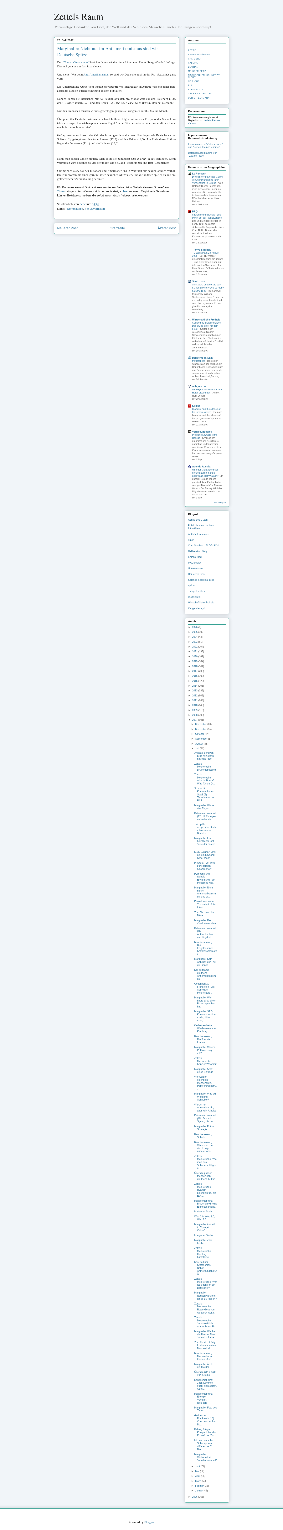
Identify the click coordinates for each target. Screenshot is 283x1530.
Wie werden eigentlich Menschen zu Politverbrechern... (205, 1082)
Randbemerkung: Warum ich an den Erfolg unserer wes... (203, 1147)
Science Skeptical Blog (201, 579)
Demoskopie (75, 208)
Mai (197, 1471)
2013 (195, 690)
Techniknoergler (200, 93)
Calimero (194, 59)
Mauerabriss (199, 361)
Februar (199, 1485)
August (199, 743)
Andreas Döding (199, 54)
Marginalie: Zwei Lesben (203, 1242)
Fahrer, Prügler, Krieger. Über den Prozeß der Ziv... (205, 1432)
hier (125, 191)
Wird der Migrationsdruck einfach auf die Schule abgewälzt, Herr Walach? (205, 472)
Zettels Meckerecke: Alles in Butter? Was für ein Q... (204, 779)
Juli (197, 748)
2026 (195, 627)
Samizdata (198, 281)
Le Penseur (199, 173)
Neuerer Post (67, 228)
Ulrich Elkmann (199, 98)
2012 (195, 695)
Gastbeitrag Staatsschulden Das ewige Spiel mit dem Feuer (206, 325)
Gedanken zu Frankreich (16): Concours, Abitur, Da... (205, 1420)
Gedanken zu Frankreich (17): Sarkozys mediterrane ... (204, 988)
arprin (191, 540)
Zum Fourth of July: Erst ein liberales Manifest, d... (205, 1345)
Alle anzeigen (220, 503)
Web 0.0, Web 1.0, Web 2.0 (204, 1218)
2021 (195, 651)
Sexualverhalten (95, 208)
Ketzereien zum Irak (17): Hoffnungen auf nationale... (205, 816)
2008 (195, 715)
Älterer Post (167, 228)
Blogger (149, 1522)
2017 (195, 671)
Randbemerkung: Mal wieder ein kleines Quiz (203, 1356)
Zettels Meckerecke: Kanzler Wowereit (205, 1061)
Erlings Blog (195, 556)
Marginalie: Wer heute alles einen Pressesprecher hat (205, 1002)
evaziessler (194, 562)
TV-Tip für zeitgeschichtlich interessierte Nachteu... (205, 829)
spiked (191, 585)
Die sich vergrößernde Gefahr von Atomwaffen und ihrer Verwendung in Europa (207, 179)
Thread (61, 191)
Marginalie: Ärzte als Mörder (203, 1366)
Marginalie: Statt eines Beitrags (203, 1071)
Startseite (117, 228)
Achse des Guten (198, 519)
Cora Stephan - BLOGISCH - (204, 545)
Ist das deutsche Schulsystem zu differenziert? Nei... (204, 1445)
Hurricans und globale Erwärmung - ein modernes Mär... (204, 878)
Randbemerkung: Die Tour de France (203, 1039)
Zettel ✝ (194, 50)
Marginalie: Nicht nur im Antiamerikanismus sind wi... (205, 892)
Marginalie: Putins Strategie (204, 1128)
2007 (195, 719)
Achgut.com (199, 386)
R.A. (190, 85)
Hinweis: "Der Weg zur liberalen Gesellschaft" (204, 865)
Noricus (193, 81)
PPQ (195, 211)
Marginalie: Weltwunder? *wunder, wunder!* (205, 1457)
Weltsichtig (194, 597)
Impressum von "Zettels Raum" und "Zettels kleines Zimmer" (205, 145)
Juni (198, 1466)
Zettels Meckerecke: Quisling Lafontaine (203, 1252)
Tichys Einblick (201, 249)
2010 (195, 705)
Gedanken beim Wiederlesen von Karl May (205, 1028)
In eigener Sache (203, 1211)
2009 (195, 710)
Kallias (193, 63)
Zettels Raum (78, 16)
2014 (195, 685)
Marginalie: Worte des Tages (204, 807)
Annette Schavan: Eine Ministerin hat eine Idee (204, 755)
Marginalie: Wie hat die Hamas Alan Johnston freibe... (205, 1334)
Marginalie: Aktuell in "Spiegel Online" (204, 1227)
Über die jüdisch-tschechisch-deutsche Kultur (204, 1176)
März (198, 1481)
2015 (195, 680)
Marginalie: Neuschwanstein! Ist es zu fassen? (205, 1295)
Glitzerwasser (195, 568)
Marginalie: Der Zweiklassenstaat (205, 922)
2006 (195, 1496)
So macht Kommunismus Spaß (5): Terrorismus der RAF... (204, 794)
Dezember (201, 724)
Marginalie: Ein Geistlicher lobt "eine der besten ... (204, 843)
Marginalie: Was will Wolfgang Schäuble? (205, 1096)
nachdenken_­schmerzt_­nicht (204, 76)
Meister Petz (197, 71)
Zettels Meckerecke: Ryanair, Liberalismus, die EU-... (205, 1189)
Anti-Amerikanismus (95, 74)
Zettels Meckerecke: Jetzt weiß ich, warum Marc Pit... (205, 1322)
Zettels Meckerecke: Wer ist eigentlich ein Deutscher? (205, 1283)
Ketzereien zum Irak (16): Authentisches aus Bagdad (205, 933)
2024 (195, 636)
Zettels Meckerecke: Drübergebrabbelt (205, 766)
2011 (195, 700)
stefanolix (195, 89)
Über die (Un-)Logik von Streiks (205, 1373)
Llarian (193, 67)
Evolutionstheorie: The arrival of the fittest (205, 904)
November (201, 729)
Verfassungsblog (202, 431)
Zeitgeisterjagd (196, 608)
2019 (195, 661)
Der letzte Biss (196, 574)
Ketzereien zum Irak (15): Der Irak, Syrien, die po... (205, 1118)
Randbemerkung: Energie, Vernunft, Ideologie (203, 1398)
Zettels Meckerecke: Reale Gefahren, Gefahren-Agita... (205, 1308)
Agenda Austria (201, 466)
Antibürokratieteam (198, 534)
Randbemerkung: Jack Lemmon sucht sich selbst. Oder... (205, 1384)
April (198, 1476)
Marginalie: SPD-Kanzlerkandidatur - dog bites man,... (205, 1016)
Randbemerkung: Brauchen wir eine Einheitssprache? (205, 1203)
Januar (199, 1490)
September (201, 738)
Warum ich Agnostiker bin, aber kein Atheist (205, 1107)
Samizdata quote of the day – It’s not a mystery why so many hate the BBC (208, 287)
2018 (195, 666)
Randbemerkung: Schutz (203, 1136)
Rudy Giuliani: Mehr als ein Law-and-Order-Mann (205, 855)
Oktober (200, 733)
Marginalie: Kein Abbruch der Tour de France (205, 961)
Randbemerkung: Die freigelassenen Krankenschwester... (205, 948)
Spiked (196, 405)
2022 (195, 646)
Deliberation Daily (202, 357)
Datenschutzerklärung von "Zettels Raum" (202, 154)
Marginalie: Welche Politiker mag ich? (204, 1050)
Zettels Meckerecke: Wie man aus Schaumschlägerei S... (205, 1162)
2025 (195, 632)
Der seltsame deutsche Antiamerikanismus (205, 974)
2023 (195, 641)
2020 (195, 656)
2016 (195, 675)
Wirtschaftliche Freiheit (206, 319)
